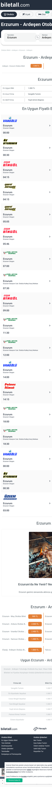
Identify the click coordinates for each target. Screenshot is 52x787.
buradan (24, 776)
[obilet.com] (15, 7)
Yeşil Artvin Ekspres (36, 100)
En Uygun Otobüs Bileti (9, 740)
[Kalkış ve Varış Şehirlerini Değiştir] (37, 37)
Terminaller (5, 751)
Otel (45, 14)
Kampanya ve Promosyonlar (11, 754)
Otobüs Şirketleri (7, 749)
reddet (29, 770)
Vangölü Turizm (34, 94)
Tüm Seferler (6, 743)
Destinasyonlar (6, 746)
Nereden (10, 35)
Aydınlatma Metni (12, 772)
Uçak (27, 14)
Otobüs (10, 14)
